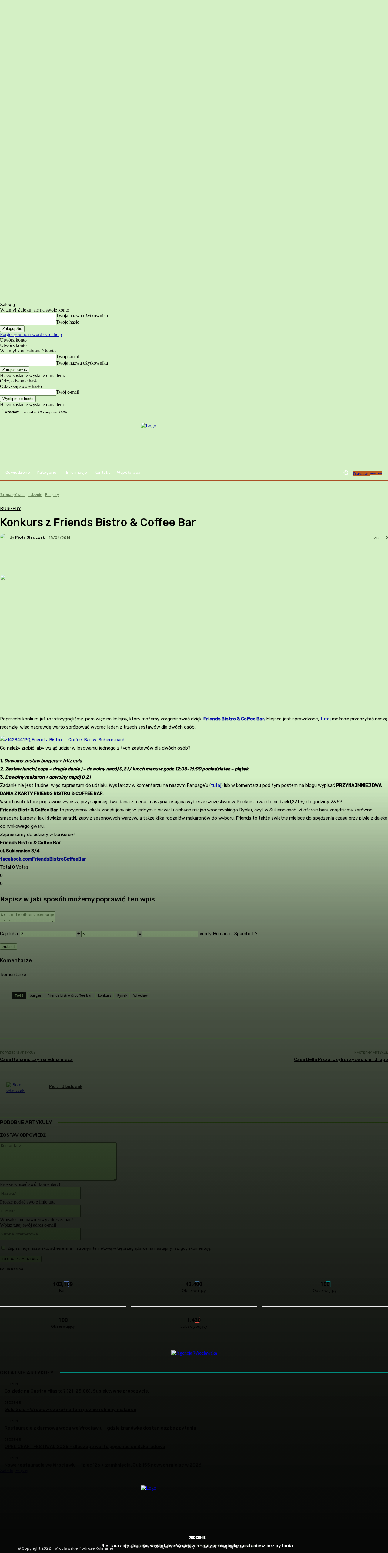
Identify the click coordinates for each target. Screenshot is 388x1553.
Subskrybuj (194, 1316)
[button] (346, 473)
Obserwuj (194, 1280)
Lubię (63, 1280)
